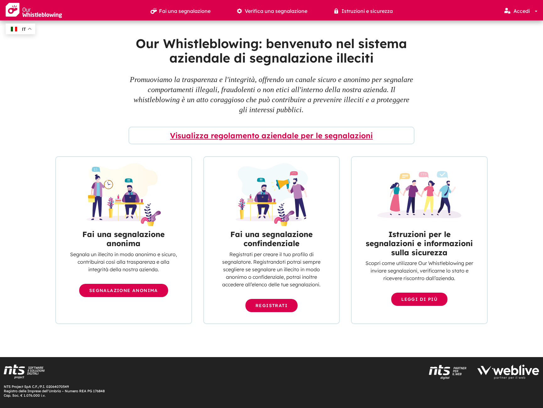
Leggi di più (419, 299)
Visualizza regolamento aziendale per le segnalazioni (271, 135)
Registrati (271, 305)
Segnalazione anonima (123, 290)
